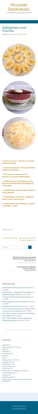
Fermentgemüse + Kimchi (9, 360)
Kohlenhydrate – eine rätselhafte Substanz (14, 371)
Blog (3, 356)
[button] (19, 21)
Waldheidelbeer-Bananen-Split (15, 190)
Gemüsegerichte (7, 362)
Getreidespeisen (6, 364)
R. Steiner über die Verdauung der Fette (15, 297)
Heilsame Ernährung (19, 7)
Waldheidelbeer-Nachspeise (14, 197)
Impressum (15, 409)
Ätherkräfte (5, 351)
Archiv (11, 230)
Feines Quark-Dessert (11, 168)
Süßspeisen (5, 375)
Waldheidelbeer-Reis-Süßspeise (15, 204)
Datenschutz (22, 409)
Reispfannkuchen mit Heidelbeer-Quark (18, 181)
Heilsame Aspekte (7, 366)
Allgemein (5, 345)
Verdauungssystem (7, 377)
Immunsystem (6, 368)
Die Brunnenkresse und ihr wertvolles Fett (16, 302)
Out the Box (22, 406)
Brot (3, 358)
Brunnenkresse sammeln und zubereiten (15, 288)
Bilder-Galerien (6, 353)
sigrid (24, 34)
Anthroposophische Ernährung (12, 306)
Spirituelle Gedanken (8, 373)
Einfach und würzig (9, 238)
